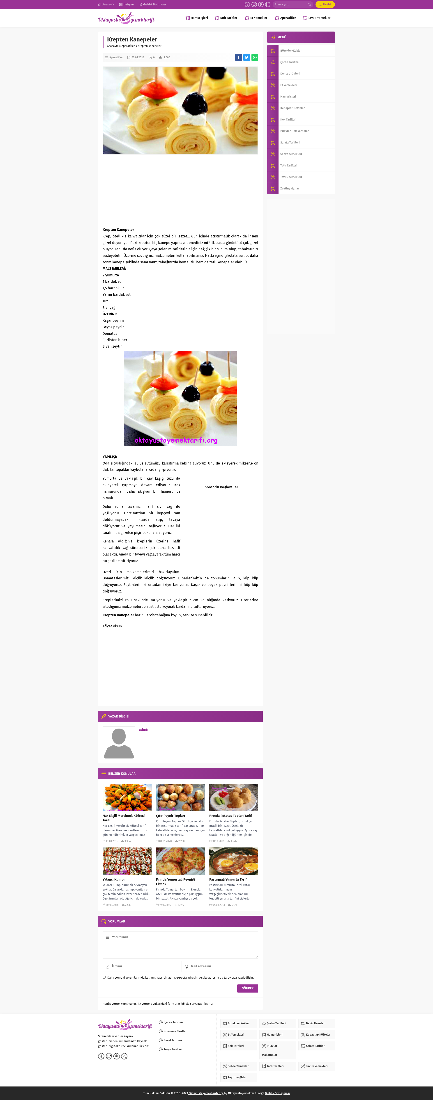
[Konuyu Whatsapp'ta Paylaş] (254, 57)
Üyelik (327, 4)
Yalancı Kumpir (114, 879)
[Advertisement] (180, 190)
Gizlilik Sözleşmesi (277, 1093)
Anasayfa (113, 46)
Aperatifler (128, 46)
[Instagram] (267, 4)
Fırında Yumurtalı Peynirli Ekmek (175, 881)
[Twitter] (254, 4)
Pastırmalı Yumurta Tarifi (228, 879)
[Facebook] (247, 4)
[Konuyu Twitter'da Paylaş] (246, 57)
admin (144, 729)
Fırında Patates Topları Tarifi (230, 816)
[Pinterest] (261, 4)
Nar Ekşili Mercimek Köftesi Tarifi (124, 818)
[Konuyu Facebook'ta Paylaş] (238, 57)
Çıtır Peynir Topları (170, 816)
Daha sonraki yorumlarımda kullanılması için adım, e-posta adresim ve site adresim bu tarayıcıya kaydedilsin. (180, 977)
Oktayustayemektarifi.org (206, 1093)
